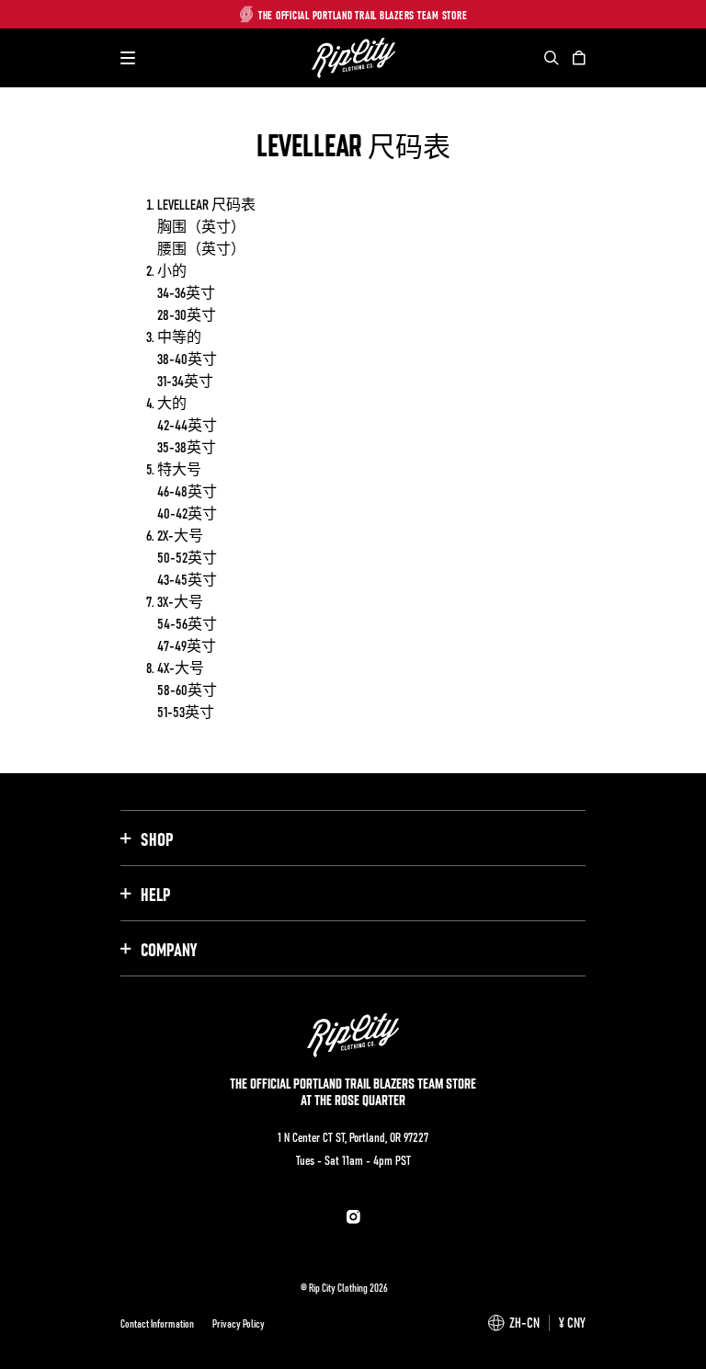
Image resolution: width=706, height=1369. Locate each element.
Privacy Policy (238, 1323)
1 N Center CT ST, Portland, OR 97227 (353, 1136)
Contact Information (157, 1323)
